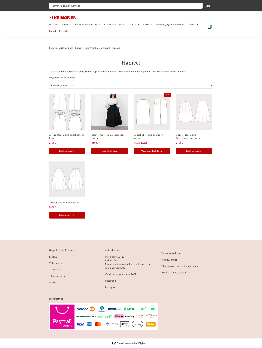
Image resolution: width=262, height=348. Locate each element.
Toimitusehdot (169, 259)
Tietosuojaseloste (171, 253)
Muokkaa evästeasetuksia (175, 272)
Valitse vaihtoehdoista (151, 151)
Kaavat (78, 47)
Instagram (110, 287)
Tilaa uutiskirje (57, 275)
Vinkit (52, 282)
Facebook (110, 280)
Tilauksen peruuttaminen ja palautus (181, 266)
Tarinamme (55, 269)
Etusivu (53, 47)
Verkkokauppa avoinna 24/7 (120, 274)
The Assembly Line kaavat (97, 47)
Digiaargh (143, 343)
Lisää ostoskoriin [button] (67, 151)
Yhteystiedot (56, 263)
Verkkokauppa (66, 47)
